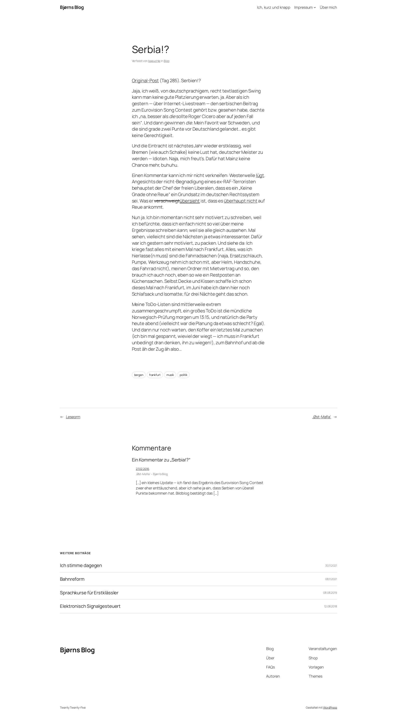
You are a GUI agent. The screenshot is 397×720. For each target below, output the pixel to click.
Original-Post (145, 80)
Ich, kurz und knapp (273, 7)
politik (183, 375)
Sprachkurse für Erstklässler (89, 592)
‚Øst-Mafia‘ (321, 416)
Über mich (328, 7)
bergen (138, 375)
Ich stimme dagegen (81, 565)
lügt (260, 175)
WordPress (330, 707)
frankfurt (155, 375)
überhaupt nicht (240, 201)
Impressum (303, 7)
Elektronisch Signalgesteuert (90, 606)
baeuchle (154, 61)
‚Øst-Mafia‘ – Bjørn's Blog (152, 474)
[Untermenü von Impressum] (315, 7)
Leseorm (73, 416)
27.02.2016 (142, 469)
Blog (167, 61)
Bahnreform (72, 579)
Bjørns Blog (72, 7)
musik (170, 375)
